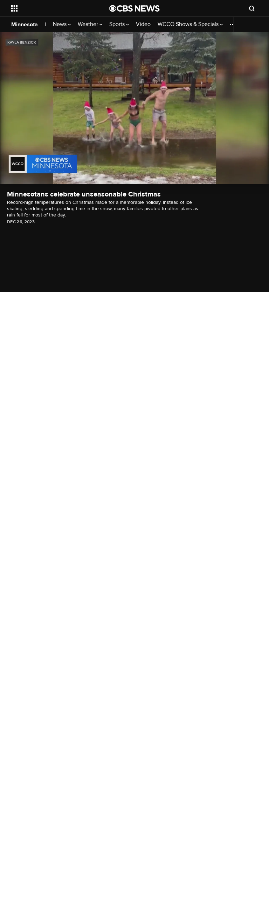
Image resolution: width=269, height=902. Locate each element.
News (60, 24)
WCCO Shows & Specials (189, 24)
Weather (88, 24)
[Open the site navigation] (52, 8)
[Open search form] (252, 8)
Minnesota (24, 24)
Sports (117, 24)
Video (143, 24)
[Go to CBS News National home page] (134, 8)
